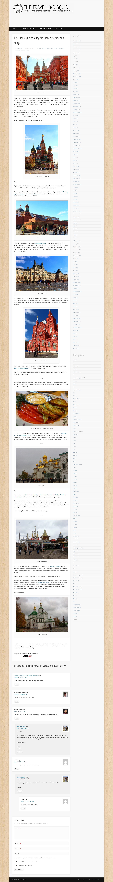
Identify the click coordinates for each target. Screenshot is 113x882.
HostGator (75, 422)
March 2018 (76, 166)
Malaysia (75, 485)
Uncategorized (76, 604)
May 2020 (75, 88)
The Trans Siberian (77, 578)
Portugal (75, 524)
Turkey (75, 595)
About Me (16, 28)
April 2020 (75, 91)
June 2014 (75, 300)
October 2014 (76, 288)
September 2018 (77, 148)
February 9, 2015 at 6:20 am (20, 694)
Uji (73, 601)
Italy (74, 443)
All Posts (41, 48)
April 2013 (75, 339)
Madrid (75, 482)
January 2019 (76, 136)
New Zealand (76, 515)
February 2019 (76, 133)
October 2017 (76, 181)
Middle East (76, 491)
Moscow (48, 48)
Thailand (75, 572)
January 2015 (76, 279)
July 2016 (75, 226)
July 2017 (75, 190)
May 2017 (75, 196)
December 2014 (77, 282)
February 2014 (76, 312)
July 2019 (75, 118)
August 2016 (76, 223)
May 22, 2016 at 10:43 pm (23, 728)
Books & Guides (77, 372)
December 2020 (77, 74)
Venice (75, 616)
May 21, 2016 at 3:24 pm (19, 711)
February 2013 (76, 345)
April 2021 (75, 65)
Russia (52, 48)
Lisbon (75, 473)
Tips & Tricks (58, 28)
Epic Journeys (76, 405)
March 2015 (76, 273)
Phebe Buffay (21, 726)
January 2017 (76, 208)
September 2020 (77, 77)
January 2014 (76, 315)
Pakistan (75, 521)
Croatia (75, 387)
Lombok (75, 476)
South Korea (76, 560)
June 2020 (75, 85)
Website (17, 853)
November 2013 (77, 321)
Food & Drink (76, 413)
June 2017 (75, 193)
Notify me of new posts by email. (24, 865)
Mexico (75, 488)
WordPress (98, 880)
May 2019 (75, 124)
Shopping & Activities (78, 548)
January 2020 (76, 100)
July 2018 (75, 154)
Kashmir (75, 455)
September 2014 (77, 291)
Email (18, 848)
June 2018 (75, 157)
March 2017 (76, 202)
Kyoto (74, 461)
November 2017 (77, 178)
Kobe (74, 458)
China (74, 384)
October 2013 (76, 324)
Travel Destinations (29, 28)
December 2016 (77, 211)
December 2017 (77, 175)
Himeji (74, 416)
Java (74, 449)
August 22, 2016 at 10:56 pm (24, 779)
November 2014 (77, 285)
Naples (75, 509)
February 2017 (76, 205)
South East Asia (77, 557)
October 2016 (76, 217)
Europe (44, 48)
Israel (74, 440)
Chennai (75, 381)
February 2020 (76, 97)
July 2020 (75, 82)
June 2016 (75, 229)
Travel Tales (76, 592)
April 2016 (75, 235)
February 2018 (76, 169)
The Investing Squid (78, 575)
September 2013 (77, 327)
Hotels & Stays (76, 425)
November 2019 (77, 106)
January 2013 (76, 348)
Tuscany (75, 598)
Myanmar (75, 506)
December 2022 (77, 41)
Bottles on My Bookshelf (79, 378)
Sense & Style (76, 542)
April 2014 (75, 306)
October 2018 (76, 145)
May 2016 (75, 232)
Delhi (74, 393)
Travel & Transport (77, 587)
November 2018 (77, 142)
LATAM (75, 470)
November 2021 (77, 50)
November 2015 (77, 250)
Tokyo (74, 584)
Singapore (75, 554)
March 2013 (76, 342)
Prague (75, 527)
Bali (74, 363)
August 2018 (76, 151)
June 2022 (75, 44)
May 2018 (75, 160)
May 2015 (75, 267)
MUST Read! (76, 503)
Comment (18, 828)
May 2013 (75, 336)
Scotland (75, 539)
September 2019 (77, 112)
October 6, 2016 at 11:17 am (27, 801)
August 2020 (76, 80)
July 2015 (75, 262)
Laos (74, 467)
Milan (74, 494)
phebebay (19, 48)
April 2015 (75, 270)
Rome (74, 530)
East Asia (75, 396)
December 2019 (77, 103)
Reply (16, 684)
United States (76, 610)
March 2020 (76, 94)
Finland (75, 410)
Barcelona (75, 366)
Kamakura (75, 452)
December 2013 (77, 318)
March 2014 (76, 309)
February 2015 (76, 276)
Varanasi (75, 613)
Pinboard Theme (89, 880)
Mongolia (75, 497)
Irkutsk (74, 437)
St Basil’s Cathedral (40, 243)
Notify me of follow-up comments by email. (26, 861)
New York (75, 512)
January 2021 (76, 71)
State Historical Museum (21, 368)
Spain (74, 563)
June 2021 (75, 59)
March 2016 (76, 238)
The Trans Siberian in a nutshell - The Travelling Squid (26, 675)
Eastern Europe (77, 399)
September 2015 (77, 255)
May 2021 (75, 62)
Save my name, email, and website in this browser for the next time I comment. (35, 858)
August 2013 (76, 330)
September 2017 (77, 184)
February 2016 (76, 241)
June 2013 (75, 333)
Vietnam (75, 619)
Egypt (74, 402)
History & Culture (77, 419)
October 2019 (76, 109)
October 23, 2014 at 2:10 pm (20, 677)
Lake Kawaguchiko (77, 464)
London (75, 479)
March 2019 (76, 130)
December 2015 (77, 247)
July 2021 (75, 56)
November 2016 (77, 214)
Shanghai (75, 545)
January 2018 (76, 172)
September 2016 (77, 220)
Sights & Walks (76, 551)
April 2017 (75, 199)
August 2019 (76, 115)
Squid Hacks (76, 566)
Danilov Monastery (43, 582)
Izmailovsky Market (54, 566)
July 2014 (75, 297)
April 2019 (75, 127)
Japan (74, 446)
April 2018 (75, 163)
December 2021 (77, 47)
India (74, 428)
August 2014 (76, 294)
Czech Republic (77, 390)
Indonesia (75, 434)
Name (18, 843)
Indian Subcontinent (78, 431)
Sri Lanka (75, 569)
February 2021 (76, 68)
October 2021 (76, 53)
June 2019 (75, 121)
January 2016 (76, 244)
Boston (75, 375)
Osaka (74, 518)
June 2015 (75, 265)
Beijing (74, 369)
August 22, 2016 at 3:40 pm (20, 762)
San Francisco (76, 536)
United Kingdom (77, 607)
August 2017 (76, 187)
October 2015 (76, 253)
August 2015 (76, 259)
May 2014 (75, 303)
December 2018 (77, 139)
